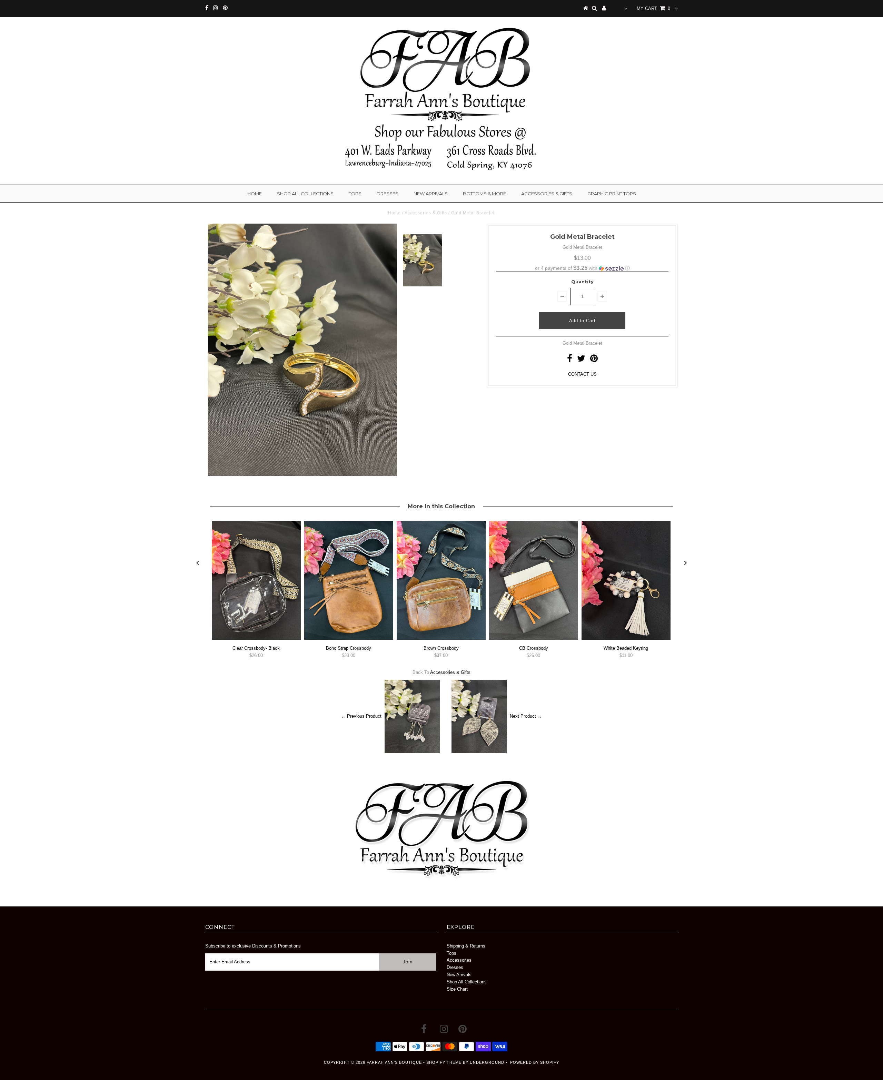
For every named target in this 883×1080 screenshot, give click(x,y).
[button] (582, 268)
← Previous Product (361, 716)
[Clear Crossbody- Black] (256, 638)
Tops (355, 193)
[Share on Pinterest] (594, 360)
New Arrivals (431, 193)
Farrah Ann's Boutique (394, 1062)
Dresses (387, 193)
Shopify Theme (444, 1062)
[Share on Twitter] (581, 360)
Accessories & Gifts (546, 193)
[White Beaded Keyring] (626, 638)
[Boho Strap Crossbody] (348, 638)
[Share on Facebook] (569, 360)
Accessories (459, 960)
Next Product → (526, 716)
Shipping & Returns (466, 946)
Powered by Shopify (534, 1062)
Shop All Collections (305, 193)
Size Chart (457, 989)
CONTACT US (582, 374)
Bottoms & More (484, 193)
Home (254, 193)
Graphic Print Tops (611, 193)
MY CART (653, 8)
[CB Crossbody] (533, 638)
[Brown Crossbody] (441, 638)
